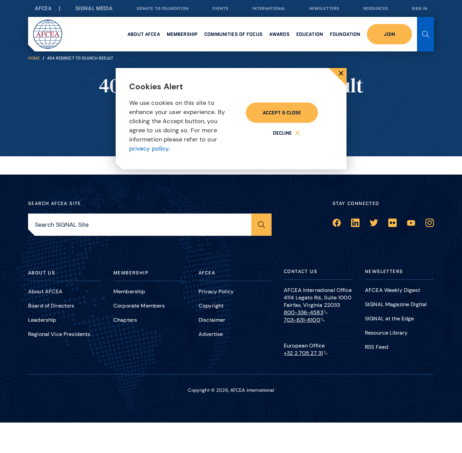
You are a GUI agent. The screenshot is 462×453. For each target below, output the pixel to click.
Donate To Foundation (163, 8)
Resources (375, 8)
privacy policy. (149, 148)
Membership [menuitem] (182, 34)
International (268, 8)
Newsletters (324, 8)
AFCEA (43, 8)
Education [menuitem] (309, 34)
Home (34, 58)
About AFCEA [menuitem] (144, 34)
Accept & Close (282, 112)
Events (220, 8)
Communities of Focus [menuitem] (233, 34)
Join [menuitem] (389, 34)
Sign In (419, 8)
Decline (282, 133)
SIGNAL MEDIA (94, 8)
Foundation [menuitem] (345, 34)
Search (425, 34)
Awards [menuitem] (279, 34)
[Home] (47, 34)
